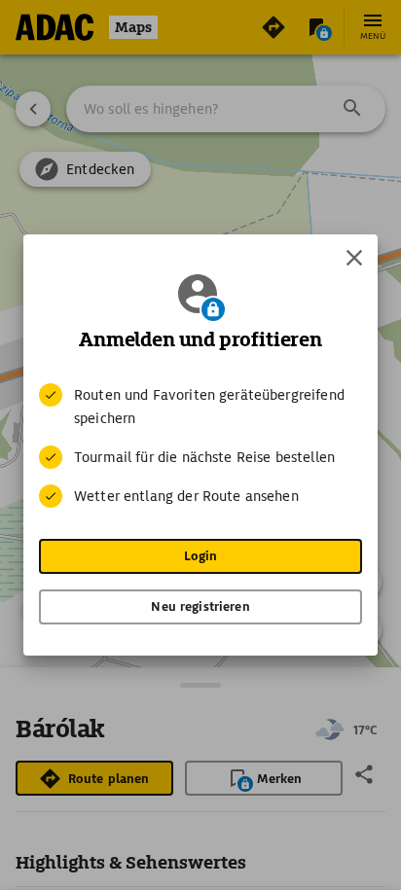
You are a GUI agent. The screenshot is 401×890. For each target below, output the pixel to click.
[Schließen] (354, 257)
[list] (200, 445)
